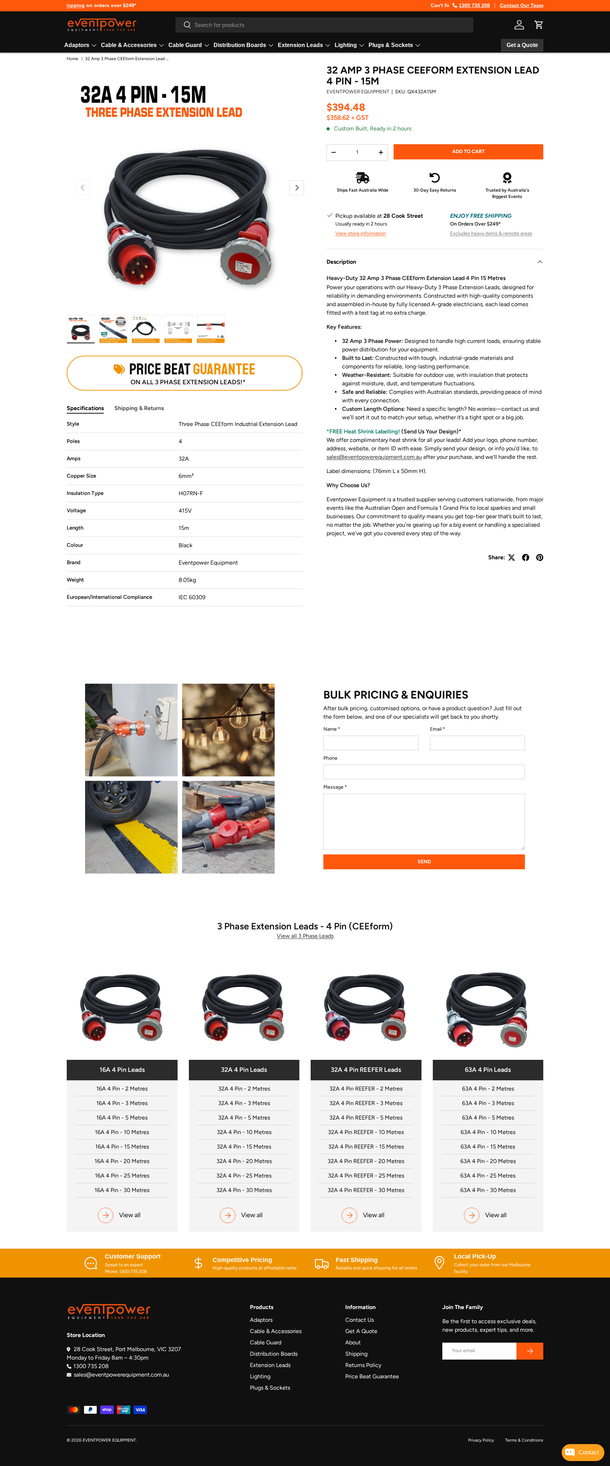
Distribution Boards (240, 45)
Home (72, 59)
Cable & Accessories (129, 45)
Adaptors (76, 45)
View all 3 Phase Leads (305, 936)
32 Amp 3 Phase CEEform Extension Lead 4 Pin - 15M (127, 59)
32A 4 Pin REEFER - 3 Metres (365, 1103)
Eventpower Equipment (358, 91)
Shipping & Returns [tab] (139, 408)
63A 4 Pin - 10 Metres (488, 1132)
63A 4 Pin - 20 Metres (488, 1161)
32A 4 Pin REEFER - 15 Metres (366, 1146)
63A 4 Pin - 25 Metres (487, 1175)
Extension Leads (300, 45)
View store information (360, 233)
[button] (539, 25)
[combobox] (324, 25)
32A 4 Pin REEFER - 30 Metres (366, 1190)
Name (330, 729)
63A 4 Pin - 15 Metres (488, 1146)
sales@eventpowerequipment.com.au (374, 457)
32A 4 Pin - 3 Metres (244, 1103)
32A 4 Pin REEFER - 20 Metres (366, 1161)
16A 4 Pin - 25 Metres (122, 1175)
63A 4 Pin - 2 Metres (488, 1088)
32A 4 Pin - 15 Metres (244, 1146)
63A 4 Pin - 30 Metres (488, 1190)
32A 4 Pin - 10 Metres (244, 1132)
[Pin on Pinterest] (540, 557)
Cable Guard (185, 45)
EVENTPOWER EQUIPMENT (109, 1440)
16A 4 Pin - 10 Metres (122, 1132)
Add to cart (468, 151)
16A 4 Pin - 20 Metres (122, 1161)
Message (333, 787)
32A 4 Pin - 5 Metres (244, 1117)
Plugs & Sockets (391, 45)
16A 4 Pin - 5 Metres (122, 1117)
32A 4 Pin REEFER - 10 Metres (366, 1132)
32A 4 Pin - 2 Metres (244, 1088)
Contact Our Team (521, 5)
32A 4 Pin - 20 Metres (244, 1161)
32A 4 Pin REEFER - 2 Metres (365, 1088)
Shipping (356, 1353)
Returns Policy (363, 1365)
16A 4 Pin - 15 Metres (122, 1146)
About (353, 1342)
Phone (330, 758)
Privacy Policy (481, 1440)
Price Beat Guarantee (372, 1376)
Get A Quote (361, 1331)
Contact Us (359, 1319)
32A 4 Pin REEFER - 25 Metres (366, 1175)
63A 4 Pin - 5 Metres (488, 1117)
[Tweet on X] (511, 557)
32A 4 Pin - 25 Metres (243, 1175)
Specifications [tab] (85, 408)
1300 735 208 (474, 5)
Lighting (346, 45)
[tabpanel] (185, 513)
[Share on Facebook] (526, 557)
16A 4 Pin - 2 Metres (122, 1088)
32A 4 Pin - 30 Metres (244, 1190)
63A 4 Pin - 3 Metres (488, 1103)
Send (424, 862)
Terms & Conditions (524, 1440)
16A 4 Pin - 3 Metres (122, 1103)
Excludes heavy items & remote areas (491, 233)
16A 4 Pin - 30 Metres (122, 1190)
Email (436, 729)
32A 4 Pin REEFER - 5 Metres (365, 1117)
